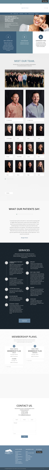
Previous (1, 21)
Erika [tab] (39, 156)
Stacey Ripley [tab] (19, 156)
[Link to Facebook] (44, 8)
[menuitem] (11, 13)
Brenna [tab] (8, 193)
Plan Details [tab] (9, 366)
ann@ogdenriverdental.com (26, 414)
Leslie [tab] (39, 138)
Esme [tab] (7, 174)
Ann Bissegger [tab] (9, 138)
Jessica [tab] (28, 156)
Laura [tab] (39, 174)
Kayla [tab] (28, 174)
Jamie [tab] (28, 138)
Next (48, 21)
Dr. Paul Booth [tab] (9, 120)
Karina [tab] (18, 174)
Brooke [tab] (8, 156)
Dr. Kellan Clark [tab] (30, 120)
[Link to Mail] (47, 8)
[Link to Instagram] (46, 8)
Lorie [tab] (18, 138)
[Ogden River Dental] (24, 8)
